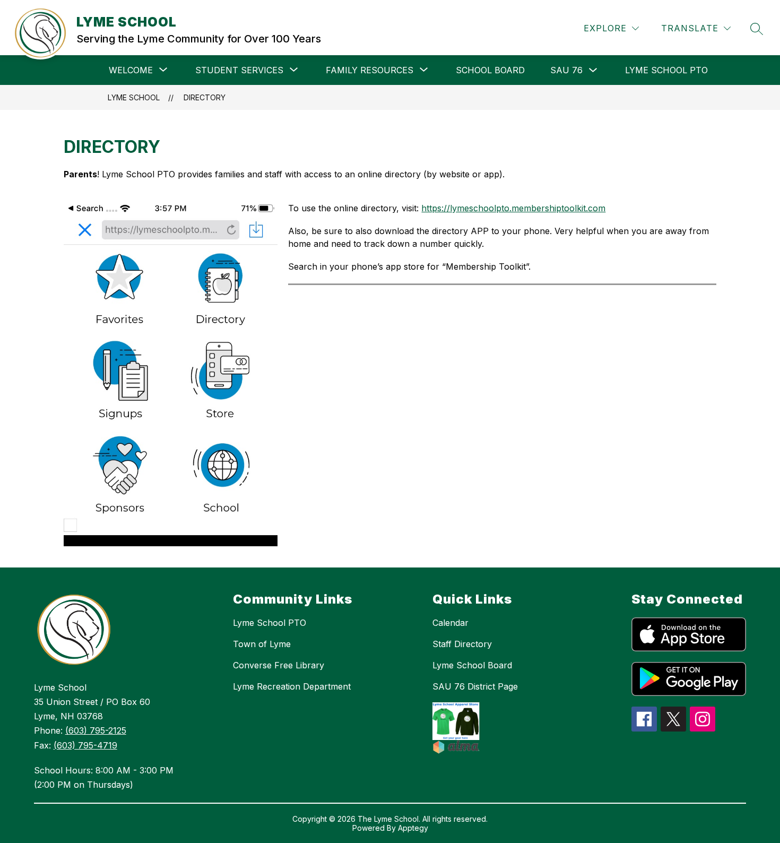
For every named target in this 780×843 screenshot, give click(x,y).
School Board (490, 70)
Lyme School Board (472, 665)
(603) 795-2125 (95, 730)
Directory (205, 97)
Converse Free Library (278, 665)
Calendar (450, 622)
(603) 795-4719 (85, 745)
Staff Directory (462, 644)
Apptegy (413, 827)
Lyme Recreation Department (292, 686)
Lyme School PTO (666, 70)
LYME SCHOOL (134, 97)
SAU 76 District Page (475, 686)
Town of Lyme (262, 644)
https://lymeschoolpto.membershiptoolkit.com (513, 208)
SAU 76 (566, 70)
